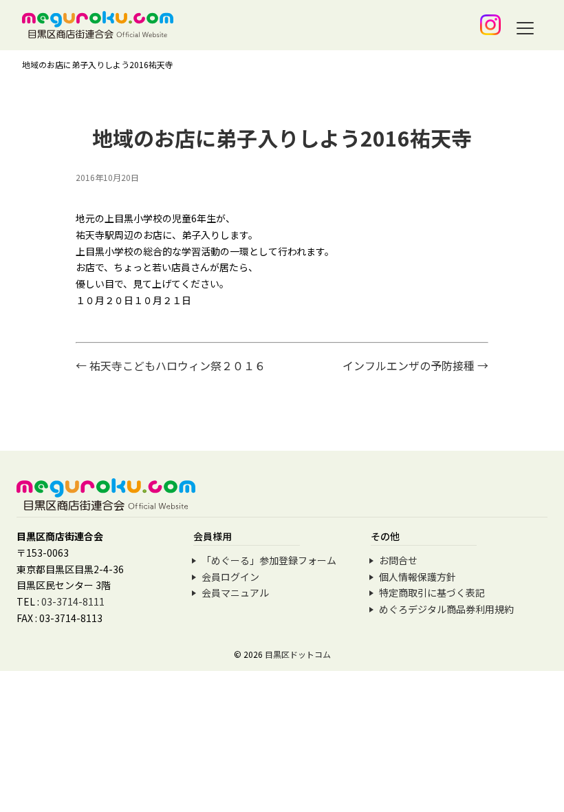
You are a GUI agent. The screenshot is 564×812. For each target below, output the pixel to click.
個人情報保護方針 (417, 577)
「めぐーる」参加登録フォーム (269, 560)
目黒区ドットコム (298, 654)
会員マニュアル (235, 592)
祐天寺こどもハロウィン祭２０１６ (170, 365)
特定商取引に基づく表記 (432, 592)
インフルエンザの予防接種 (415, 365)
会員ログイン (230, 577)
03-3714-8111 (73, 601)
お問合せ (398, 560)
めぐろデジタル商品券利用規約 (446, 609)
